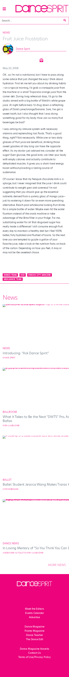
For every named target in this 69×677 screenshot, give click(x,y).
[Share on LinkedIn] (23, 59)
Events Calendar (34, 613)
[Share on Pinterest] (32, 59)
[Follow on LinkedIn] (45, 601)
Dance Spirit (23, 49)
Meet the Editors (34, 609)
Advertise (34, 617)
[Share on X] (14, 59)
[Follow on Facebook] (17, 601)
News (6, 32)
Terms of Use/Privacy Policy (34, 657)
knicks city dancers (39, 275)
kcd (23, 275)
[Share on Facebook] (5, 59)
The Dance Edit (34, 639)
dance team (10, 275)
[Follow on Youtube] (38, 601)
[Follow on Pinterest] (52, 601)
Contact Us (34, 653)
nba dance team (13, 279)
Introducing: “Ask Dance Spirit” (26, 353)
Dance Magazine (34, 626)
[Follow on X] (24, 601)
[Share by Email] (40, 59)
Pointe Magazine (34, 631)
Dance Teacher (34, 635)
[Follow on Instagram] (31, 601)
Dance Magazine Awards (34, 649)
